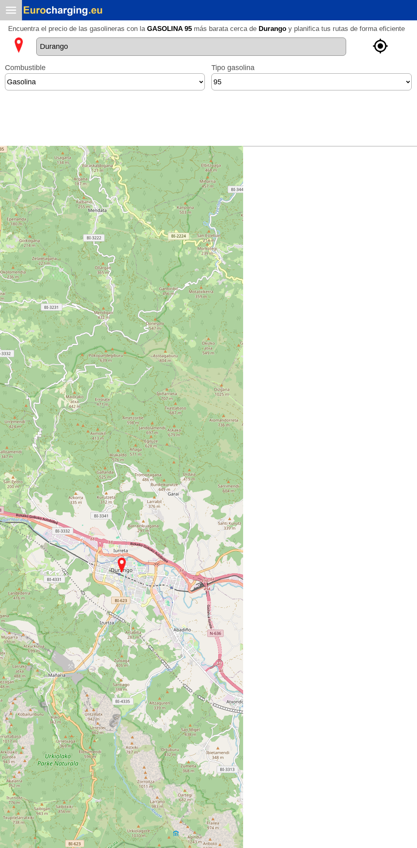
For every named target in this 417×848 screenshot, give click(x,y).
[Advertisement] (208, 121)
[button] (122, 565)
